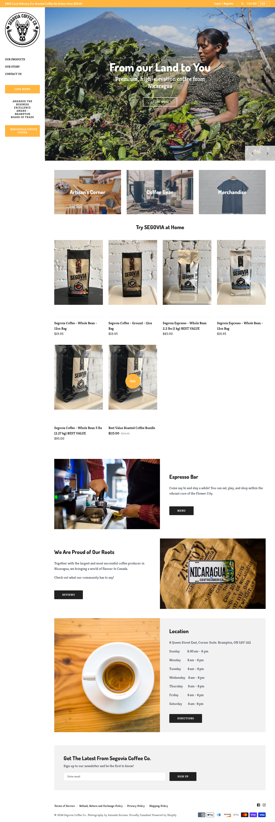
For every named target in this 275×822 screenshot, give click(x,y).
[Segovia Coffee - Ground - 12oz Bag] (133, 276)
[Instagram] (264, 806)
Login (217, 3)
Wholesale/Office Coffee (23, 131)
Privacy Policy (136, 806)
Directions (185, 718)
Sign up (183, 776)
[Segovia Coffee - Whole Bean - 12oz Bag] (78, 276)
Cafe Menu (22, 89)
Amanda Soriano (118, 815)
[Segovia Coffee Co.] (22, 29)
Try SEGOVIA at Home (160, 227)
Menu (181, 510)
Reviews (68, 594)
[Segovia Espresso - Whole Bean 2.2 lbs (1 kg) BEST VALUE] (187, 276)
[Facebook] (258, 806)
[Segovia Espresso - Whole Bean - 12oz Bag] (241, 276)
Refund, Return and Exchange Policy (101, 806)
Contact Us (13, 74)
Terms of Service (64, 806)
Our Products (15, 59)
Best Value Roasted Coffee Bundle (132, 428)
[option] (160, 84)
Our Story (12, 66)
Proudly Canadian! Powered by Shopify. (153, 815)
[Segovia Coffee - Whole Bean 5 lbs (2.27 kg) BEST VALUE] (78, 381)
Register (228, 3)
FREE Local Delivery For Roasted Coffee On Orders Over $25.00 (43, 3)
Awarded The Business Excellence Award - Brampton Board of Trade (22, 109)
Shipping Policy (158, 806)
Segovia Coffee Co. (75, 815)
